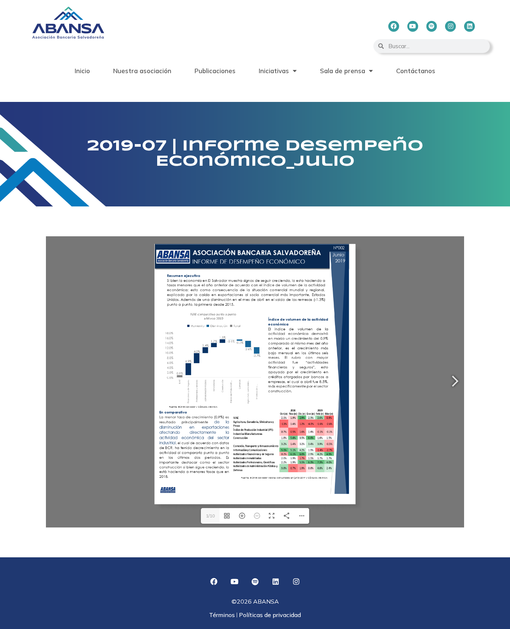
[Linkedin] (469, 26)
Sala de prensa (342, 71)
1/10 (210, 516)
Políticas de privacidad (269, 615)
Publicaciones (215, 71)
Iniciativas (274, 71)
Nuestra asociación (142, 71)
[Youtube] (412, 26)
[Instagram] (450, 26)
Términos (222, 615)
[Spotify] (431, 26)
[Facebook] (393, 26)
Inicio (82, 71)
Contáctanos (415, 71)
